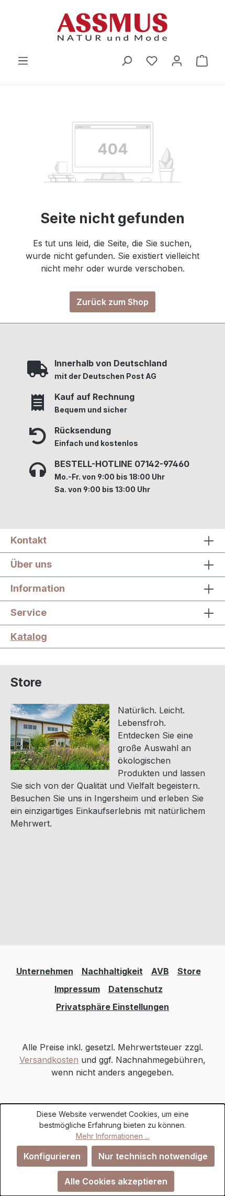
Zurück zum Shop (112, 302)
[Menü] (23, 60)
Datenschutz (135, 989)
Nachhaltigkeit (112, 971)
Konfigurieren (52, 1156)
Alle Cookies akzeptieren (115, 1181)
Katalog (28, 636)
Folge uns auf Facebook (72, 917)
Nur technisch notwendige (153, 1156)
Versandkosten (48, 1059)
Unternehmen (44, 971)
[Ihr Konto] (176, 60)
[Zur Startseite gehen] (112, 27)
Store (189, 971)
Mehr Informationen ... (113, 1136)
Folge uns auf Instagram (72, 895)
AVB (160, 971)
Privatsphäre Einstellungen (112, 1007)
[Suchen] (126, 60)
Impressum (77, 989)
